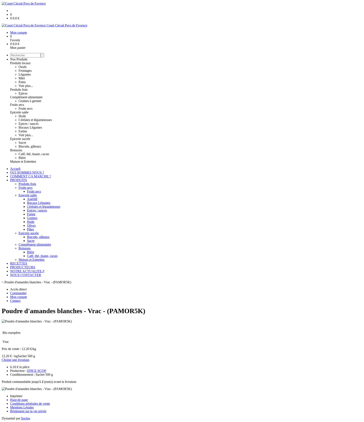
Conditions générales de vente (30, 403)
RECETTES (18, 263)
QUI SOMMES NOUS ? (27, 172)
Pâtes (30, 229)
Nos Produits (18, 59)
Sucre (22, 142)
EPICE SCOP (36, 371)
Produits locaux (20, 63)
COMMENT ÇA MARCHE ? (30, 176)
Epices (23, 93)
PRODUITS (18, 180)
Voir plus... (26, 86)
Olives (31, 225)
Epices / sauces (29, 123)
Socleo (25, 418)
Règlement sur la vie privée (28, 411)
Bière (22, 158)
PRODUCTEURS (22, 267)
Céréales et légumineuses (35, 120)
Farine (23, 131)
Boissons (16, 150)
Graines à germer (30, 101)
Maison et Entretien (23, 161)
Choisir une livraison (15, 360)
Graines (32, 218)
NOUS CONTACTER (25, 275)
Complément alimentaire (26, 97)
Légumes (25, 74)
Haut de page (19, 400)
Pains (22, 82)
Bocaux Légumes (30, 127)
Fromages (25, 70)
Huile (22, 116)
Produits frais (19, 89)
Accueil (15, 168)
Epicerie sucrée (20, 139)
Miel (22, 78)
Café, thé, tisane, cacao (34, 154)
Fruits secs (17, 104)
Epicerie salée (19, 112)
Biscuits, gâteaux (30, 146)
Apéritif (32, 199)
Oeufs (23, 67)
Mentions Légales (22, 407)
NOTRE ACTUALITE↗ (27, 271)
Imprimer (16, 396)
